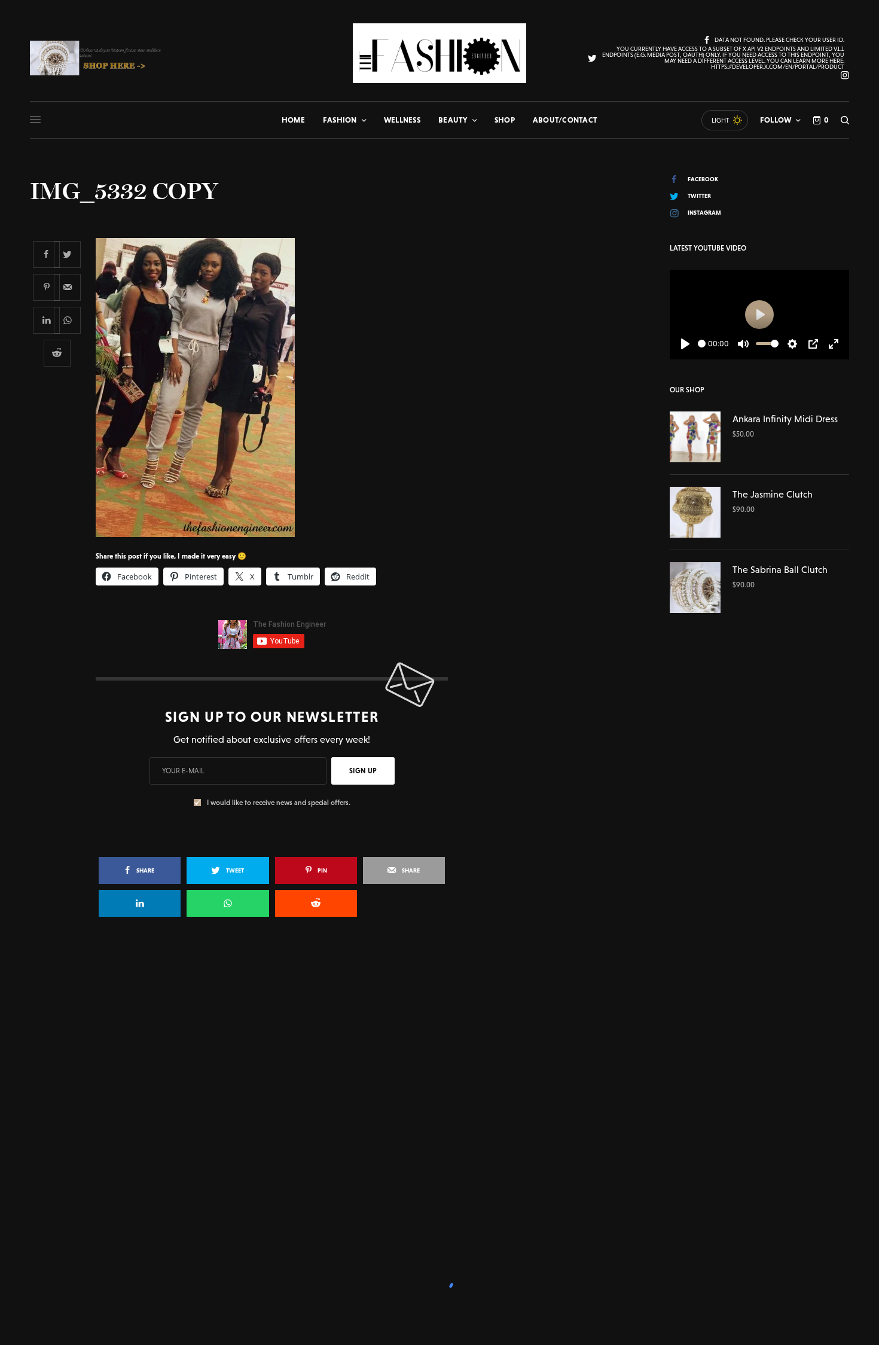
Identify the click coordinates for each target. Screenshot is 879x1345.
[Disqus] (439, 1099)
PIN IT (278, 387)
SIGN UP (363, 771)
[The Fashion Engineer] (439, 53)
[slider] (702, 343)
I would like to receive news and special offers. (278, 802)
